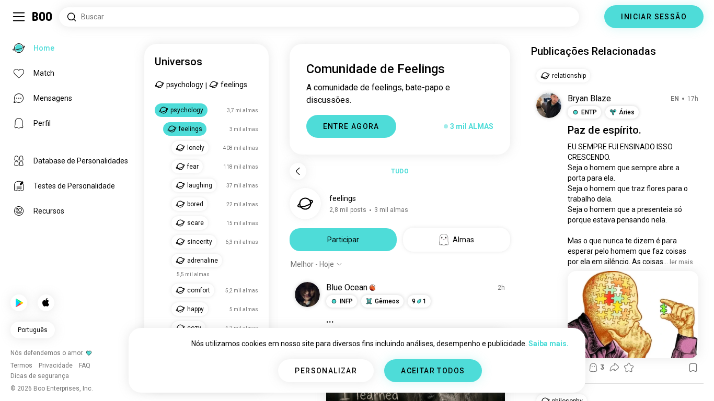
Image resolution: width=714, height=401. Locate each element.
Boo (42, 17)
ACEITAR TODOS (433, 371)
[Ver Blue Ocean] (307, 294)
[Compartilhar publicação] (614, 367)
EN (675, 98)
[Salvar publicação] (693, 367)
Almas (463, 239)
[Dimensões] (591, 16)
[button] (373, 288)
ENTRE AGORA (351, 126)
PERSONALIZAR (326, 371)
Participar (343, 239)
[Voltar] (298, 171)
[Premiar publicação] (629, 367)
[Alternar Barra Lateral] (18, 16)
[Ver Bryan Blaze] (548, 105)
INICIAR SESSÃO (654, 17)
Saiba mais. (548, 343)
